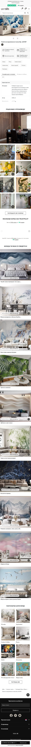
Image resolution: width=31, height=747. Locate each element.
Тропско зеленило (5, 387)
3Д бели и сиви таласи (6, 422)
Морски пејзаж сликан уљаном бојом (11, 599)
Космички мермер (5, 493)
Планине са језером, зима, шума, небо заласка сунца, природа (11, 528)
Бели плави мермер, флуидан (8, 352)
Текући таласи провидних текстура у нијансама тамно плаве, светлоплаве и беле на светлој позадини (11, 281)
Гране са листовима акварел (8, 458)
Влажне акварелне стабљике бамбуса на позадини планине (11, 317)
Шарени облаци (5, 564)
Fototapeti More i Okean (21, 689)
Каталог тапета (9, 689)
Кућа (3, 689)
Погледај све (15, 682)
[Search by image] (25, 13)
